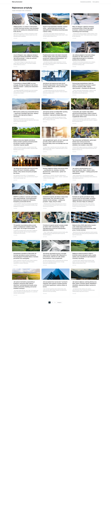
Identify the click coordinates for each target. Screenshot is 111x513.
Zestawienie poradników (85, 1)
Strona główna (96, 1)
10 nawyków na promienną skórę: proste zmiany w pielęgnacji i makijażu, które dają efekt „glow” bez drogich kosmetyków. (25, 226)
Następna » (59, 302)
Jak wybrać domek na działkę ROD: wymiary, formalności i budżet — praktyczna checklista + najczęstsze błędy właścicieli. (55, 113)
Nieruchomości (17, 2)
